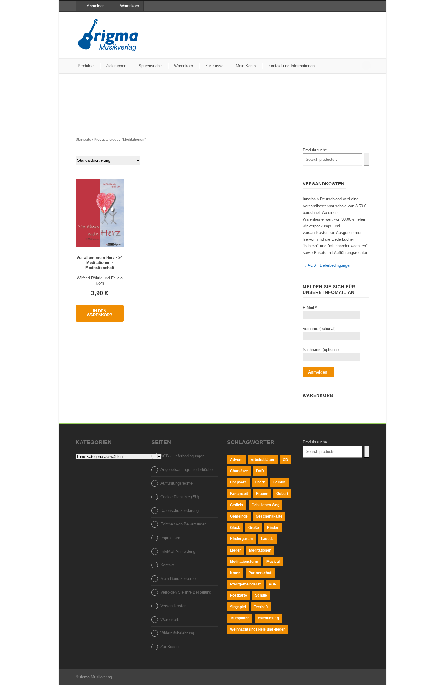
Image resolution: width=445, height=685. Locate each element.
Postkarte (238, 595)
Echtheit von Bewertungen (183, 524)
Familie (279, 482)
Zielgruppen (116, 66)
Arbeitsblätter (263, 460)
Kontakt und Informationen (291, 66)
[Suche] (366, 159)
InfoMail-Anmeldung (177, 551)
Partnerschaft (260, 573)
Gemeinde (239, 516)
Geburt (282, 494)
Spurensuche (150, 66)
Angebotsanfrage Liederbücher (187, 469)
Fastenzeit (239, 494)
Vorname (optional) (319, 328)
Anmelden (95, 6)
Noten (235, 573)
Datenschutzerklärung (179, 510)
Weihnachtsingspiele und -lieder (257, 629)
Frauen (262, 494)
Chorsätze (239, 471)
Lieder (235, 550)
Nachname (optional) (321, 349)
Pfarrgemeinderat (245, 584)
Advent (236, 460)
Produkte (86, 66)
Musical (273, 561)
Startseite (83, 139)
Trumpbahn (239, 618)
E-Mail (310, 307)
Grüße (253, 527)
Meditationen (260, 550)
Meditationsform (244, 561)
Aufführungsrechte (176, 483)
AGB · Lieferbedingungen (182, 456)
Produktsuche (315, 150)
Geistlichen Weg (265, 505)
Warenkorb (129, 6)
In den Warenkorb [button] (99, 313)
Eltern (260, 482)
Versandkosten (173, 606)
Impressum (170, 537)
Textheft (261, 607)
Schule (261, 595)
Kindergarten (241, 539)
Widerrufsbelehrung (177, 633)
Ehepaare (238, 482)
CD (285, 460)
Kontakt (167, 565)
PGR (273, 584)
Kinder (273, 527)
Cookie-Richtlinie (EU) (179, 497)
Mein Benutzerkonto (178, 578)
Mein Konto (246, 66)
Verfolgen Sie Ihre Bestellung (185, 592)
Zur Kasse (214, 66)
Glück (235, 527)
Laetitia (267, 539)
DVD (260, 471)
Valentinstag (268, 618)
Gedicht (236, 505)
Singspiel (238, 607)
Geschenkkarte (269, 516)
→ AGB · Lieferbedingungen (327, 265)
